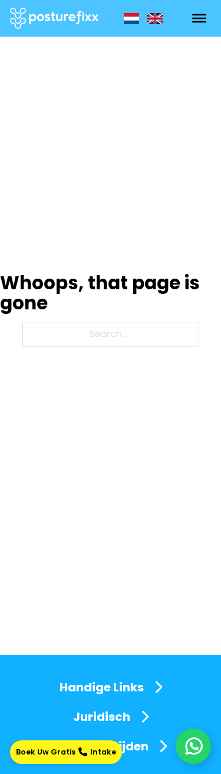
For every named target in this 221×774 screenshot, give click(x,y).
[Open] (199, 18)
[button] (111, 687)
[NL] (131, 18)
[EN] (155, 18)
